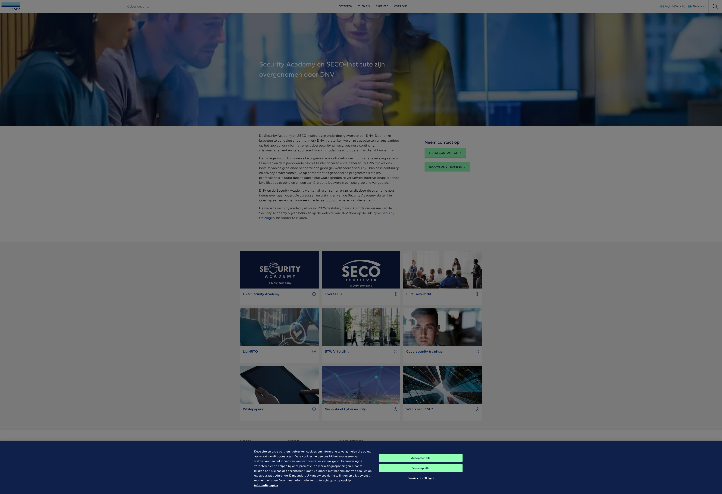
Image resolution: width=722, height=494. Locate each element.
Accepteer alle (420, 458)
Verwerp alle (420, 468)
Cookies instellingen (420, 478)
